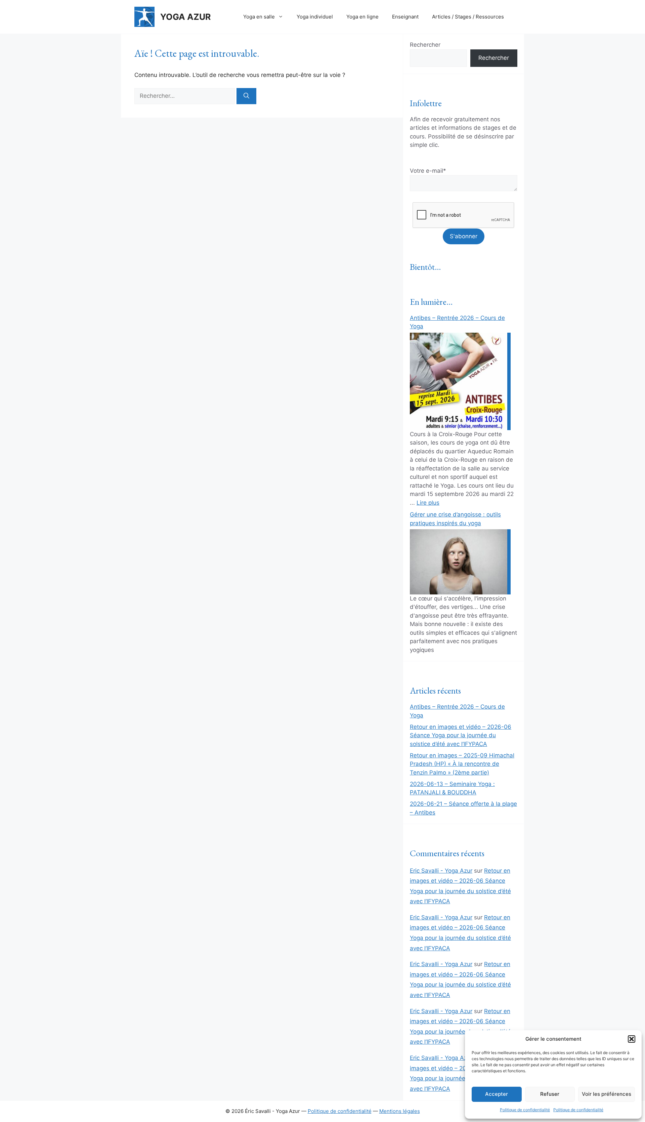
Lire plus (428, 502)
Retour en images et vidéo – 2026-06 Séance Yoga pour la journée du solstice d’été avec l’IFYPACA (460, 735)
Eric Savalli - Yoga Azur (441, 870)
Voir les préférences (606, 1094)
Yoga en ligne (362, 16)
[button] (631, 1039)
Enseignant (405, 16)
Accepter (496, 1094)
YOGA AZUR (185, 17)
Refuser (549, 1094)
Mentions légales (399, 1111)
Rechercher (425, 44)
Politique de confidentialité (525, 1109)
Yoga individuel (315, 16)
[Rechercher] (246, 96)
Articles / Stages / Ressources (468, 16)
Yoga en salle (259, 16)
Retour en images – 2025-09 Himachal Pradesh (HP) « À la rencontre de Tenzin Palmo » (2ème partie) (462, 764)
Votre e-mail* (428, 170)
